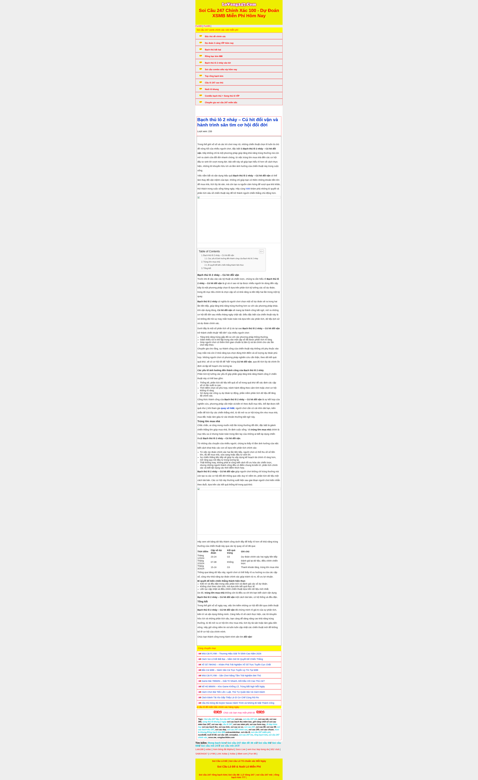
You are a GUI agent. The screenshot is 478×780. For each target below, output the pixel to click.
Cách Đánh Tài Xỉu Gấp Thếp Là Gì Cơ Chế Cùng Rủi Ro (230, 697)
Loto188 (199, 749)
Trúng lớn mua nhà (211, 262)
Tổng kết (207, 268)
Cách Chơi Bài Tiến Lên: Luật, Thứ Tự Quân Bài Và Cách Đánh (233, 692)
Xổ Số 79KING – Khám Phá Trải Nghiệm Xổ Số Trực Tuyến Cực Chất (236, 664)
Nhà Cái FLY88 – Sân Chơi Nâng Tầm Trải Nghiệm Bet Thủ (231, 675)
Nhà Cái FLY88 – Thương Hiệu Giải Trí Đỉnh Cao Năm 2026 (231, 653)
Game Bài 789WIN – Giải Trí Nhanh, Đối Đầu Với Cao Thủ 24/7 (233, 681)
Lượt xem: (202, 131)
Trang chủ (204, 110)
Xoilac (233, 753)
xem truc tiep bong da (258, 749)
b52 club (275, 749)
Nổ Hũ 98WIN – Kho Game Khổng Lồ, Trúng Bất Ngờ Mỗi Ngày (233, 686)
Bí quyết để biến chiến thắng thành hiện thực (226, 265)
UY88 (212, 753)
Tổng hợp (217, 110)
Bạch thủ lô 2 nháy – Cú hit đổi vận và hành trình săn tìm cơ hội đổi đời (237, 122)
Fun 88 (252, 753)
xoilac (208, 749)
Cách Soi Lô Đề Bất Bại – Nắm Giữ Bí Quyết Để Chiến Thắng (232, 659)
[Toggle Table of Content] (260, 251)
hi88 (248, 188)
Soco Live (240, 749)
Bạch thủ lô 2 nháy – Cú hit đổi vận (218, 255)
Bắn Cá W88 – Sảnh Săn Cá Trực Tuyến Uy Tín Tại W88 (230, 670)
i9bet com (242, 753)
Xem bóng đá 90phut (223, 749)
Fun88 (198, 26)
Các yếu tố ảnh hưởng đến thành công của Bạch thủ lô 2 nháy (233, 259)
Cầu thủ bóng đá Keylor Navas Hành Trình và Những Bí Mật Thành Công (238, 703)
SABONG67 (201, 753)
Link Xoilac (222, 753)
